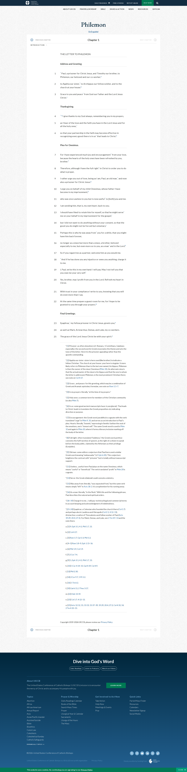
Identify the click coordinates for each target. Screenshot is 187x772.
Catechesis (31, 733)
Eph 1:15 (85, 543)
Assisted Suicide (34, 720)
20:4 (73, 518)
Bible (29, 723)
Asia (29, 714)
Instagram (153, 753)
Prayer (64, 710)
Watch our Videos (109, 668)
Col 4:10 (117, 605)
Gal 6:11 (73, 588)
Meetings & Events (103, 707)
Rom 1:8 (75, 543)
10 (90, 420)
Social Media (135, 714)
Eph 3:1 (75, 526)
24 (71, 509)
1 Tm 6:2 (74, 582)
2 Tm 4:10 (70, 608)
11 (68, 466)
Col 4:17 (79, 378)
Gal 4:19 (87, 566)
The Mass (65, 723)
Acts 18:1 (88, 486)
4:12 (111, 512)
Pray (97, 710)
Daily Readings (101, 3)
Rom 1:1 (112, 386)
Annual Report (33, 710)
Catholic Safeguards (35, 740)
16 (68, 492)
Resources (134, 704)
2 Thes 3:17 (83, 588)
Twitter (132, 753)
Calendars (134, 707)
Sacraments (66, 717)
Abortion (30, 701)
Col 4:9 (94, 566)
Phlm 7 (75, 400)
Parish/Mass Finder (138, 701)
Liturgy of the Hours (69, 720)
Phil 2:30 (74, 571)
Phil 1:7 (86, 526)
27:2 (78, 518)
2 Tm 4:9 (111, 518)
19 (71, 500)
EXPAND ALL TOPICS (34, 744)
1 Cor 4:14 (75, 566)
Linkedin (147, 753)
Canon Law (31, 730)
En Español (93, 32)
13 (68, 478)
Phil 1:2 (87, 538)
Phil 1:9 (73, 549)
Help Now (148, 3)
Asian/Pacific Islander (36, 717)
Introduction (38, 45)
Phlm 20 (81, 429)
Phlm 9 (85, 420)
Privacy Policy (107, 622)
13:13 (86, 605)
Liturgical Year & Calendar (72, 714)
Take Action (100, 701)
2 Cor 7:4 (73, 554)
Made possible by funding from (135, 761)
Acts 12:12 (75, 605)
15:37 (92, 605)
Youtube (142, 753)
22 (69, 594)
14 (68, 577)
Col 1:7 (122, 509)
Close (180, 770)
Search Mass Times (69, 707)
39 (97, 605)
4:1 (80, 526)
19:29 (101, 605)
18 (68, 500)
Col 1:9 (80, 549)
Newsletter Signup (137, 710)
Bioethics (31, 727)
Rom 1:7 (73, 538)
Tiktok (158, 753)
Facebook (137, 753)
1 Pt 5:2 (82, 577)
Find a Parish (118, 3)
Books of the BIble (68, 704)
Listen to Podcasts (92, 668)
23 (68, 509)
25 (69, 605)
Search (157, 2)
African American (34, 707)
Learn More (116, 685)
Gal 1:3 (81, 538)
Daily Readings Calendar (109, 3)
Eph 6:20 (102, 455)
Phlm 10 (103, 369)
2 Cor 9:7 (74, 577)
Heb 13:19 (76, 594)
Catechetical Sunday (35, 736)
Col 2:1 (106, 512)
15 (68, 483)
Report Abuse (132, 3)
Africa (29, 704)
